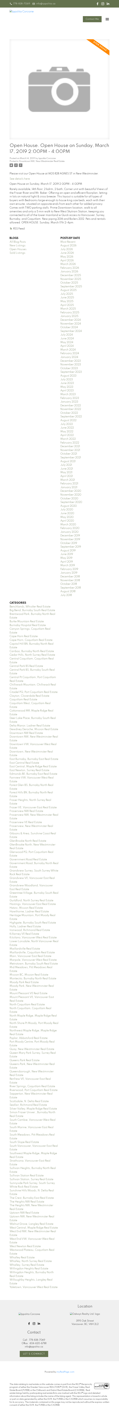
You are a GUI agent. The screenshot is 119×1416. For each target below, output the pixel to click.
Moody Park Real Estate (24, 982)
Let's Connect (34, 1354)
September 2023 (71, 372)
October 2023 (69, 368)
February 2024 (69, 353)
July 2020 (66, 509)
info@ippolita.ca (45, 4)
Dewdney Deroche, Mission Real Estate (34, 729)
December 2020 (70, 491)
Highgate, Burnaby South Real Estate (33, 922)
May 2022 (66, 431)
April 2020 (67, 521)
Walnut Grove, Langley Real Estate (31, 1224)
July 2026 (66, 249)
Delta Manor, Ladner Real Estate (30, 725)
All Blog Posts (18, 242)
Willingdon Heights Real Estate (29, 1268)
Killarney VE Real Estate (24, 934)
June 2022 (67, 428)
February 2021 (69, 483)
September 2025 (71, 286)
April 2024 (67, 346)
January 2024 (69, 357)
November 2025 (70, 279)
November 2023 (70, 364)
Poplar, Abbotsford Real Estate (29, 1038)
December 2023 (70, 361)
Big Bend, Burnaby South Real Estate (32, 610)
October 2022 (69, 413)
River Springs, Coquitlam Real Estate (32, 1086)
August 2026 (68, 245)
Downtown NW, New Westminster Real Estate (42, 161)
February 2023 (69, 398)
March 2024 (68, 349)
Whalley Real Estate (22, 1257)
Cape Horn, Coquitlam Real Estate (31, 640)
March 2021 (67, 480)
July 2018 (66, 595)
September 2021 (70, 457)
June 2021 (66, 468)
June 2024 (67, 338)
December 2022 (70, 405)
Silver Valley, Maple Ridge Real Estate (33, 1108)
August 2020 (68, 506)
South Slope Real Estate (24, 1142)
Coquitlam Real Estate (23, 699)
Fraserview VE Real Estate (26, 822)
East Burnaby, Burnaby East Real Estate (34, 759)
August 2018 (67, 591)
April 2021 (66, 476)
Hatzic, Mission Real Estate (26, 908)
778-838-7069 (21, 4)
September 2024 (71, 331)
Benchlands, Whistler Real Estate (30, 606)
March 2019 (67, 565)
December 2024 (70, 320)
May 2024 (66, 342)
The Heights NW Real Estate (27, 1201)
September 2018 (70, 588)
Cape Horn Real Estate (24, 636)
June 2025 (67, 297)
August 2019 (68, 550)
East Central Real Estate (24, 763)
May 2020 (67, 517)
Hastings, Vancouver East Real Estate (33, 904)
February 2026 (69, 268)
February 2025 (69, 312)
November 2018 (70, 580)
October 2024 (69, 327)
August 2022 (68, 420)
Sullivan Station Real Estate (27, 1175)
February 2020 (69, 528)
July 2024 (66, 335)
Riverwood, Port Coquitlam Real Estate (34, 1090)
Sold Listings (17, 253)
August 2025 (68, 290)
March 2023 (68, 394)
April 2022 (67, 435)
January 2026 (69, 271)
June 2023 (67, 383)
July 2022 (66, 424)
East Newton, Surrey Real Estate (29, 770)
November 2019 (70, 539)
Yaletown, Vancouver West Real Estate (34, 1287)
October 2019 (68, 543)
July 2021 (66, 465)
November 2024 (70, 323)
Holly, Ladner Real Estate (25, 926)
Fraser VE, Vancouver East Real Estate (33, 807)
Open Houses (18, 249)
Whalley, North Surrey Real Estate (31, 1261)
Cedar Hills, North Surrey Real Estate (32, 655)
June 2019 (66, 554)
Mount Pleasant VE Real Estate (28, 993)
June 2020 (67, 513)
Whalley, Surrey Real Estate (27, 1265)
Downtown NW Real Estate (26, 733)
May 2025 (66, 301)
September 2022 (71, 416)
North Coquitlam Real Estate (27, 1004)
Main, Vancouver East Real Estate (30, 956)
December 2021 (70, 446)
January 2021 (68, 487)
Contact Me (92, 19)
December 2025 (70, 275)
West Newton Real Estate (25, 1246)
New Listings (17, 245)
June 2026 (67, 253)
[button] (20, 3)
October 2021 (68, 454)
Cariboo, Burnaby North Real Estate (32, 651)
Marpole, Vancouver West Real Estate (33, 960)
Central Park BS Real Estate (26, 666)
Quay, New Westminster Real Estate (32, 1049)
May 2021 (66, 472)
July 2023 (66, 379)
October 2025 (69, 282)
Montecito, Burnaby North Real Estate (33, 978)
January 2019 (68, 573)
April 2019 (66, 561)
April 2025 (67, 305)
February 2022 (69, 442)
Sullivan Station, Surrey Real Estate (31, 1179)
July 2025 (66, 294)
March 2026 (68, 264)
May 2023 (66, 387)
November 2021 (70, 450)
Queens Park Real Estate (25, 1060)
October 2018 (68, 584)
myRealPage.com (65, 1372)
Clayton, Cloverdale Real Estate (29, 696)
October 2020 (69, 498)
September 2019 (70, 547)
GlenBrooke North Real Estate (28, 841)
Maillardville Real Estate (25, 948)
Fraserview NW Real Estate (26, 811)
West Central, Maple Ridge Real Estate (34, 1228)
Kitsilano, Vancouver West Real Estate (33, 937)
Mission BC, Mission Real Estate (29, 974)
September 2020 (71, 502)
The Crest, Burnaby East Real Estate (32, 1198)
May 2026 (66, 256)
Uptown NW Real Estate (24, 1213)
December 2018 (70, 576)
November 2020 (70, 495)
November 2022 (70, 409)
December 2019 (70, 535)
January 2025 (69, 316)
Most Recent (67, 242)
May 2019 (66, 558)
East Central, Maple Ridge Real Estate (33, 766)
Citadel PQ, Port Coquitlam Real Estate (34, 692)
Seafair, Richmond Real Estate (28, 1105)
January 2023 (69, 402)
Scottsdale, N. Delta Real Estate (29, 1101)
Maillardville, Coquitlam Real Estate (32, 952)
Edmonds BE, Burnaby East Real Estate (33, 774)
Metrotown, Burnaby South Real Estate (34, 963)
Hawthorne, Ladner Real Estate (29, 911)
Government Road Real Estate (28, 859)
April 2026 (67, 260)
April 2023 (67, 390)
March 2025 (68, 308)
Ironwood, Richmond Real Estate (30, 930)
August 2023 (68, 375)
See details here (20, 179)
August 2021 (68, 461)
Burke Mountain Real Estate (27, 621)
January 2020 (69, 532)
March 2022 (68, 439)
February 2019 (69, 569)
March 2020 (68, 524)
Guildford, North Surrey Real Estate (31, 900)
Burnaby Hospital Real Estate (28, 625)
